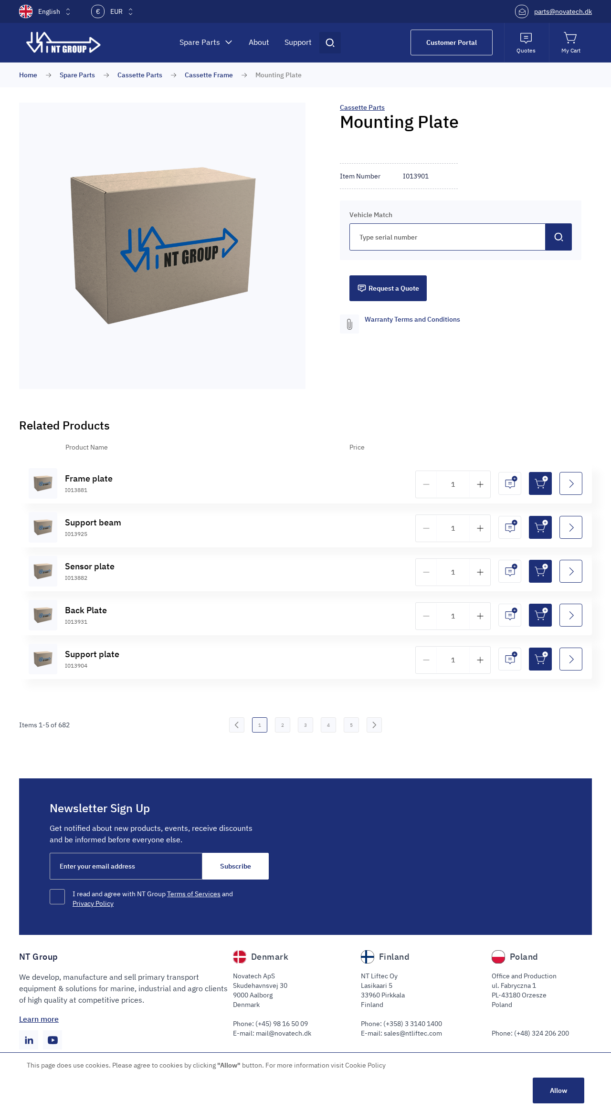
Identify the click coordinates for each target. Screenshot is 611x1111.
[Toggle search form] (330, 42)
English (49, 11)
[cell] (43, 483)
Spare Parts (199, 42)
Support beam (93, 522)
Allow (558, 1090)
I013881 (76, 489)
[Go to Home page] (64, 42)
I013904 (76, 665)
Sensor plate (90, 566)
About (259, 42)
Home (28, 75)
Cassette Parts (139, 75)
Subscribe (235, 866)
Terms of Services (194, 894)
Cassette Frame (209, 75)
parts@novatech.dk (563, 11)
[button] (162, 246)
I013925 (76, 533)
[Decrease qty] (426, 484)
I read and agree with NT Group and (153, 899)
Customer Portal (451, 42)
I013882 (76, 577)
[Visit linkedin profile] (28, 1039)
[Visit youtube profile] (52, 1039)
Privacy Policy (93, 903)
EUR (109, 11)
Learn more (39, 1019)
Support (298, 42)
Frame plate (89, 478)
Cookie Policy (365, 1065)
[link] (236, 725)
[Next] (374, 725)
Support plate (92, 654)
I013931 (76, 621)
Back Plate (86, 610)
